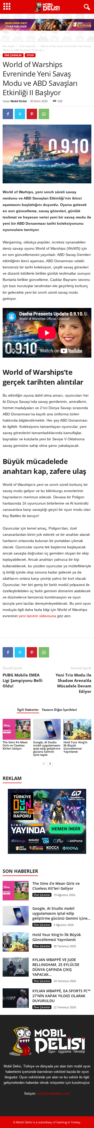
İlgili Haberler (28, 709)
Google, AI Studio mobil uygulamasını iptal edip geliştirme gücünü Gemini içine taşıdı (46, 748)
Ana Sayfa (9, 46)
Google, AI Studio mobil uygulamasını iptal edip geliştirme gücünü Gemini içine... (61, 913)
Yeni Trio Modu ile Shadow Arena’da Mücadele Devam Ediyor (73, 683)
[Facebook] (8, 114)
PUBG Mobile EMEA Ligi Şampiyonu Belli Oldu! (23, 680)
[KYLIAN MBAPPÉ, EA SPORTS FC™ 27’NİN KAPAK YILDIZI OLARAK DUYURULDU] (16, 998)
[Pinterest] (32, 114)
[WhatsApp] (44, 114)
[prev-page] (43, 763)
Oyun (30, 55)
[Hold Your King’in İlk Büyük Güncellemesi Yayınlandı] (77, 729)
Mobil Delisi (18, 101)
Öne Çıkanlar (28, 46)
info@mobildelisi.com (53, 1093)
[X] (20, 114)
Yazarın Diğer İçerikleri (59, 709)
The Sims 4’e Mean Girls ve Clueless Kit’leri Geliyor (15, 745)
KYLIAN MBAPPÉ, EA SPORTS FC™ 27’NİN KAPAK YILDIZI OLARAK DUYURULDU (61, 995)
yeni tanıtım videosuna (37, 616)
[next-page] (50, 763)
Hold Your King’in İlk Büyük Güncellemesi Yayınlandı (75, 746)
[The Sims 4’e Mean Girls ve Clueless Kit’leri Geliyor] (17, 729)
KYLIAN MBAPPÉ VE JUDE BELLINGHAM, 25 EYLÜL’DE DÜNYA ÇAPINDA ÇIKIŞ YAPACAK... (55, 967)
